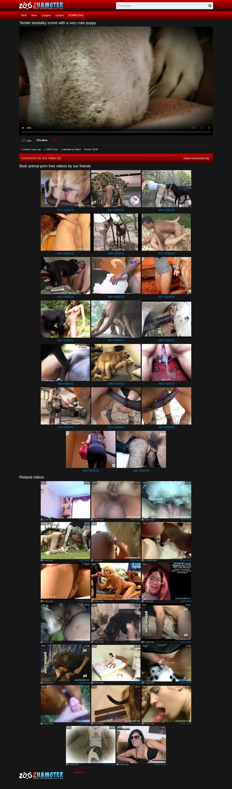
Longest (46, 15)
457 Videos (166, 296)
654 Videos (65, 253)
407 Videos (116, 340)
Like (29, 140)
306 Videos (91, 470)
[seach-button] (210, 5)
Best (24, 15)
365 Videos (166, 340)
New (34, 15)
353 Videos (65, 383)
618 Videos (116, 253)
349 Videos (116, 383)
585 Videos (116, 296)
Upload (59, 15)
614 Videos (65, 296)
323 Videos (116, 427)
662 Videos (116, 209)
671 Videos (65, 209)
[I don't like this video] (55, 140)
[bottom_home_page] (46, 775)
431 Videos (65, 340)
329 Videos (65, 427)
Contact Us (79, 772)
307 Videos (166, 427)
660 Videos (166, 209)
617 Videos (166, 253)
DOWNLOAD (75, 15)
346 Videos (166, 383)
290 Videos (141, 470)
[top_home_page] (42, 5)
